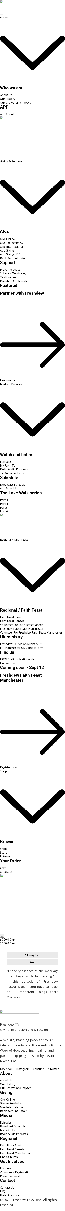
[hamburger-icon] (1, 14)
